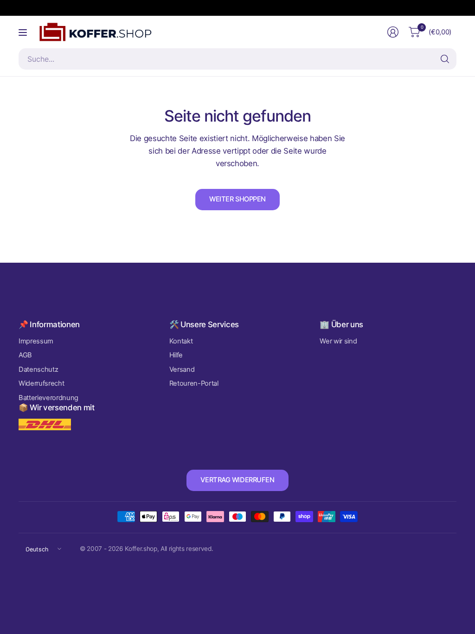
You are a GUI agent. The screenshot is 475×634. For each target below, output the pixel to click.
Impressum (36, 341)
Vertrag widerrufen (237, 480)
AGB (25, 355)
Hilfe (176, 355)
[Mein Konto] (393, 32)
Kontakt (181, 341)
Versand (182, 369)
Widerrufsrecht (41, 383)
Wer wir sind (338, 341)
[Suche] (444, 59)
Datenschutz (38, 369)
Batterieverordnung (48, 398)
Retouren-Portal (193, 383)
